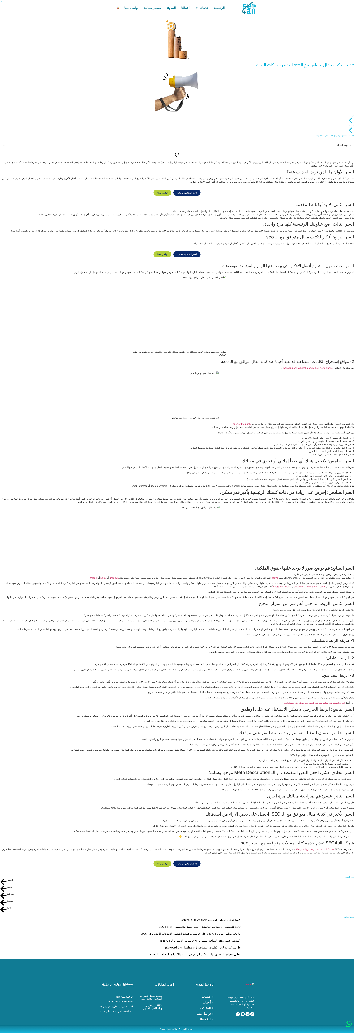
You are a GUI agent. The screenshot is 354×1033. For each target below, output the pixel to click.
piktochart (299, 586)
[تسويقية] (3, 895)
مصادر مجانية (152, 8)
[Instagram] (247, 1014)
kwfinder (286, 368)
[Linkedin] (243, 1014)
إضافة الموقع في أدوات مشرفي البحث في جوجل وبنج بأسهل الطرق (313, 702)
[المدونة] (3, 881)
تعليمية (10, 900)
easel (322, 586)
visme (288, 586)
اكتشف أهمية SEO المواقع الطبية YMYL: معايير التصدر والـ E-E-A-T (200, 940)
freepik (93, 577)
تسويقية (10, 893)
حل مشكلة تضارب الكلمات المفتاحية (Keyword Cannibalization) (203, 947)
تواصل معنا (131, 8)
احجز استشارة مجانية (187, 192)
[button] (4, 145)
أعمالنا (185, 8)
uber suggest (299, 368)
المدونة (171, 8)
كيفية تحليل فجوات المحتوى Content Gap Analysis (211, 919)
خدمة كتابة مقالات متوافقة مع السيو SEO (315, 849)
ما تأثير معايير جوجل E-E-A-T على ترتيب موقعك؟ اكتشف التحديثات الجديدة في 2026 (191, 933)
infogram (278, 586)
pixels (103, 577)
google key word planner (320, 368)
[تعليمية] (3, 902)
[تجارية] (3, 888)
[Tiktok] (238, 1014)
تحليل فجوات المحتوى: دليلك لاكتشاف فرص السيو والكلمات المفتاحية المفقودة (194, 954)
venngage (312, 586)
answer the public (242, 424)
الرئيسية (219, 8)
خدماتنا (204, 8)
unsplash (114, 577)
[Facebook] (252, 1014)
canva (275, 577)
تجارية (9, 887)
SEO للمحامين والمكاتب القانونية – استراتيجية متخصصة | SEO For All (200, 926)
